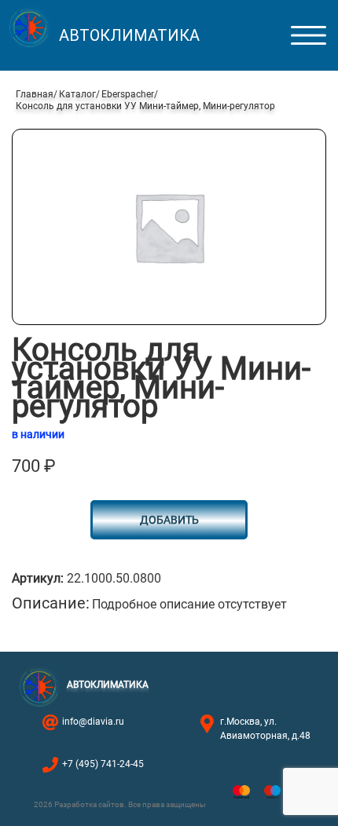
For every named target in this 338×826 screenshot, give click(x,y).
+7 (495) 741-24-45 (103, 763)
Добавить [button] (169, 520)
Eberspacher (127, 94)
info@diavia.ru (93, 721)
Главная (34, 94)
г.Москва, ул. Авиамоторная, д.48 (265, 728)
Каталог (77, 94)
